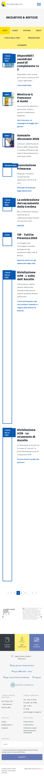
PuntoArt (5, 728)
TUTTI (5, 30)
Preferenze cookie (30, 728)
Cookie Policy (28, 725)
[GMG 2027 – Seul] (22, 671)
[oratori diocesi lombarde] (16, 677)
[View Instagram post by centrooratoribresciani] (40, 625)
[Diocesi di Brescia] (22, 685)
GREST (38, 30)
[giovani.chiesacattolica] (22, 665)
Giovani (27, 30)
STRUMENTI (22, 45)
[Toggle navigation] (38, 5)
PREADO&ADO (34, 38)
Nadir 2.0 (39, 769)
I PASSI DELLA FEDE (12, 38)
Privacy (22, 752)
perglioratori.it (7, 725)
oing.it (4, 722)
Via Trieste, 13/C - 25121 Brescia (7, 702)
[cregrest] (37, 677)
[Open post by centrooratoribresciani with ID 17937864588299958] (32, 617)
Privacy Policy (28, 722)
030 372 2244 (6, 707)
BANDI (15, 30)
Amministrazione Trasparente (30, 732)
